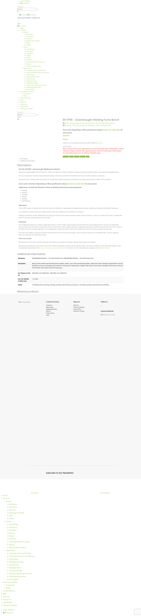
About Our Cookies (78, 311)
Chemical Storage (32, 83)
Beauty (28, 64)
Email (87, 156)
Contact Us (23, 104)
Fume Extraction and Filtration (36, 70)
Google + (82, 156)
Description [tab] (24, 159)
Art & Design (30, 49)
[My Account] (18, 21)
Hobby (28, 58)
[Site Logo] (27, 15)
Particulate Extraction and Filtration (37, 72)
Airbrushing (30, 75)
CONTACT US (36, 18)
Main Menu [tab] (34, 493)
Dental (28, 55)
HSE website (106, 248)
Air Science (30, 36)
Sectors (25, 47)
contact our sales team (111, 130)
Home (22, 28)
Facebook (66, 156)
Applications (27, 68)
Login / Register (25, 1)
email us (100, 143)
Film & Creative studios (33, 66)
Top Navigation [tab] (105, 493)
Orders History (50, 313)
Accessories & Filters (26, 91)
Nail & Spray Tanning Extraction (36, 85)
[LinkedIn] (102, 306)
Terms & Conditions (79, 307)
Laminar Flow (30, 79)
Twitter (71, 156)
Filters (25, 96)
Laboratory (29, 51)
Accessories (27, 94)
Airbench (29, 39)
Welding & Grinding (32, 77)
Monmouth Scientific (33, 41)
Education (29, 53)
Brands (25, 32)
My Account (25, 3)
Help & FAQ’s (24, 106)
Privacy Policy (77, 309)
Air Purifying (30, 89)
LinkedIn (77, 156)
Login (47, 315)
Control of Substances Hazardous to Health (54, 248)
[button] (20, 7)
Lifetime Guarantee (26, 108)
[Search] (37, 9)
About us (23, 102)
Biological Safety (31, 81)
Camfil (28, 45)
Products (23, 30)
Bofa (27, 43)
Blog (21, 100)
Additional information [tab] (27, 161)
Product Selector (25, 98)
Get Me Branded (119, 485)
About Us (76, 305)
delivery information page (92, 153)
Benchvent (29, 34)
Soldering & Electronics (33, 87)
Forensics (29, 60)
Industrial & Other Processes (35, 62)
